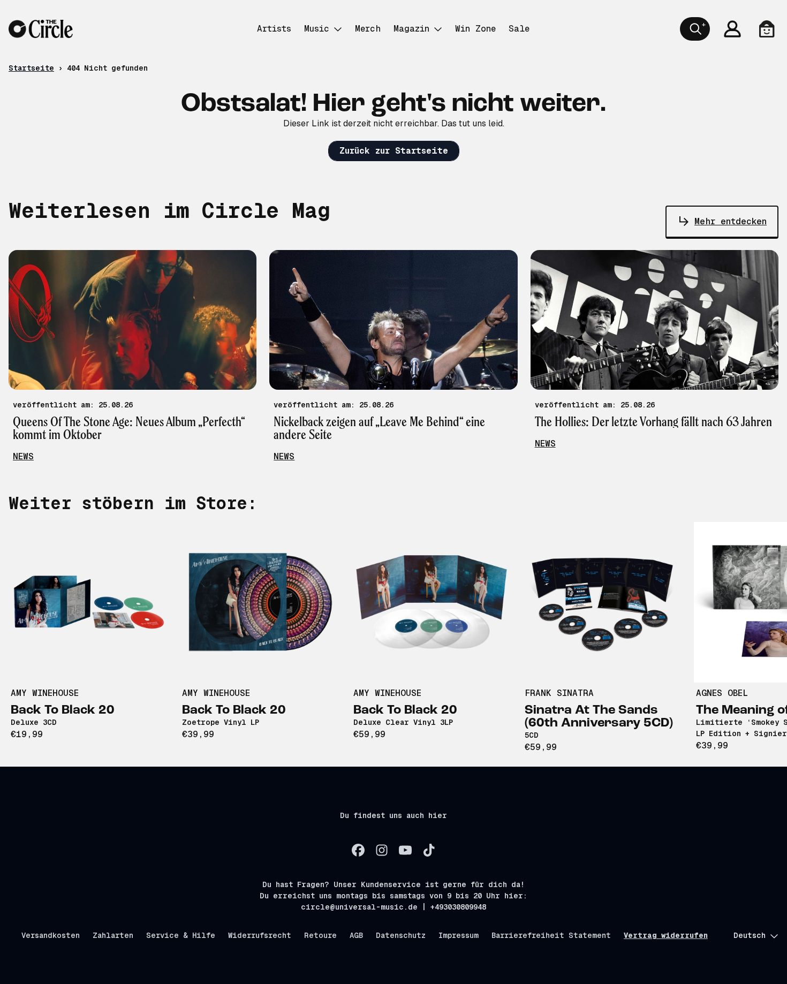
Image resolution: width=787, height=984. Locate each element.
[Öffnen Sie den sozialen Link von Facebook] (358, 850)
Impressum (458, 935)
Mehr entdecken (730, 221)
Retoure (320, 935)
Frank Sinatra (559, 693)
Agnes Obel (722, 693)
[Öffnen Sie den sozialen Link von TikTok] (429, 850)
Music (316, 29)
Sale (519, 29)
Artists (274, 29)
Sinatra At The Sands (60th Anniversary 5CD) (599, 717)
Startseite (31, 68)
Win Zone (475, 29)
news (23, 456)
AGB (356, 935)
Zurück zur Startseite (393, 151)
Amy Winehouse (45, 693)
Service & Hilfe (180, 935)
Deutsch (749, 935)
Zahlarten (113, 935)
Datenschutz (401, 935)
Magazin (411, 29)
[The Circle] (41, 29)
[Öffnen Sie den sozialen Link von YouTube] (405, 850)
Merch (368, 29)
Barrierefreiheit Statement (551, 935)
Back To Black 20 (63, 710)
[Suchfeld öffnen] (695, 28)
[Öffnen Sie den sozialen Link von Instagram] (382, 850)
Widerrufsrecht (259, 935)
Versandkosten (50, 935)
